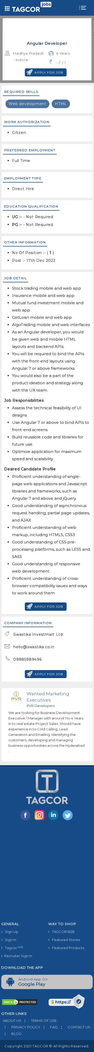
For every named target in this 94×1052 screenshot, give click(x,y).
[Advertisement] (47, 872)
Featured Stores (65, 940)
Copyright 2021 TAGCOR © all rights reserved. (46, 1046)
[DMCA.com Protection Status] (19, 1001)
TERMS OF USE (41, 1020)
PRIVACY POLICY (22, 1027)
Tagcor (13, 948)
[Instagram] (40, 819)
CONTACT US (75, 1027)
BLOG (13, 1033)
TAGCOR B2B (62, 932)
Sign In (9, 940)
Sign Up (10, 932)
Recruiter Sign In (17, 956)
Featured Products (67, 948)
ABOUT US (11, 1020)
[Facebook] (26, 819)
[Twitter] (68, 819)
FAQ (51, 1027)
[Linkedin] (55, 819)
